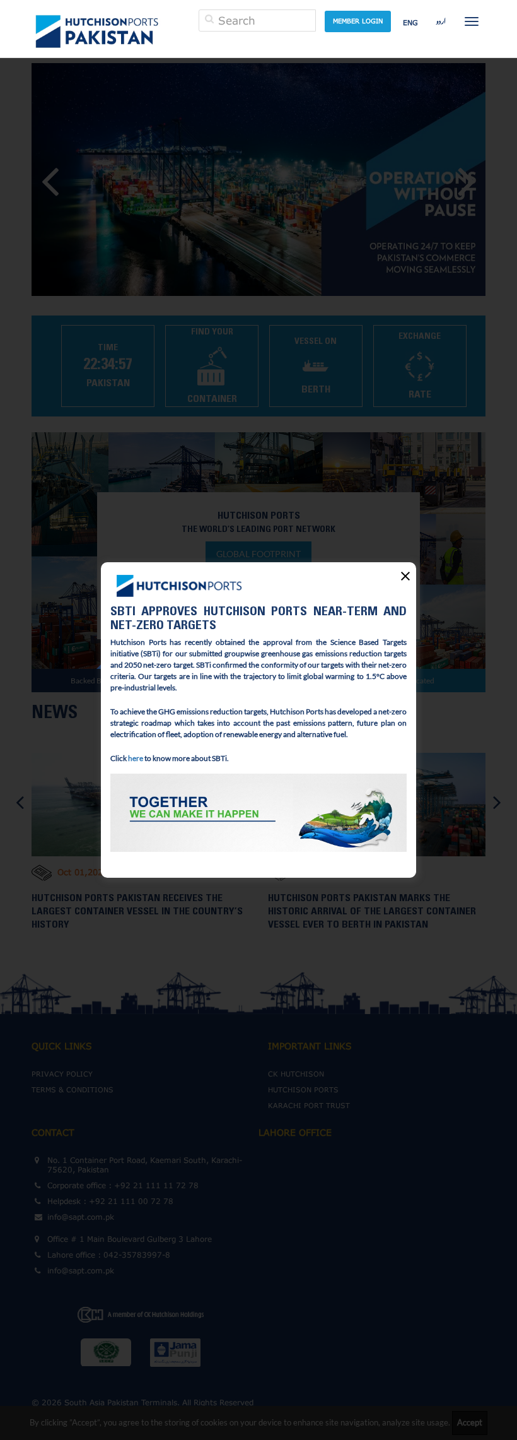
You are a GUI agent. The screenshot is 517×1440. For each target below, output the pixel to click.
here (135, 758)
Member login (358, 21)
